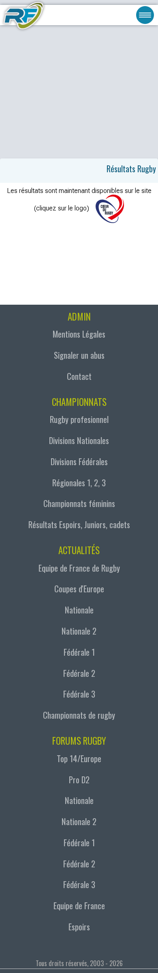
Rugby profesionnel (79, 419)
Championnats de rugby (79, 715)
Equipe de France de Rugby (79, 567)
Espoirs (79, 926)
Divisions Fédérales (79, 461)
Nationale (79, 609)
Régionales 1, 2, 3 (79, 482)
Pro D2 (79, 779)
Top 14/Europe (79, 758)
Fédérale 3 (79, 693)
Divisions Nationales (79, 440)
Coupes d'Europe (79, 588)
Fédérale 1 (79, 652)
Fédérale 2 (79, 673)
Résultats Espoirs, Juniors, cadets (79, 524)
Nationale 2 (79, 630)
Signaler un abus (79, 355)
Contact (79, 376)
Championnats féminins (79, 503)
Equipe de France (79, 905)
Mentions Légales (79, 333)
